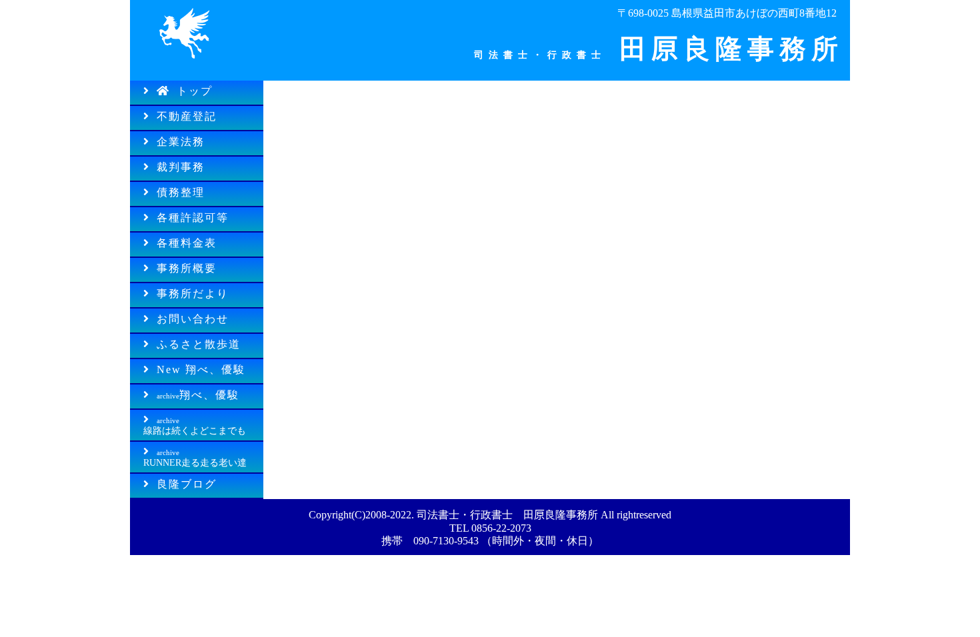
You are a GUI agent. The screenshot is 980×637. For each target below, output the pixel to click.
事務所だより (193, 293)
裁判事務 (181, 167)
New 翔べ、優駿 (201, 369)
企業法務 (181, 141)
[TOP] (183, 63)
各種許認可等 (193, 217)
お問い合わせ (193, 318)
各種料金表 (187, 243)
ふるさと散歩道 (199, 344)
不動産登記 (187, 116)
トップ (195, 91)
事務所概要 (187, 268)
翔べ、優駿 (198, 394)
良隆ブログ (187, 484)
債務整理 (181, 192)
